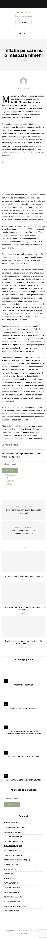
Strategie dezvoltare (13, 906)
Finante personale (12, 855)
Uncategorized (10, 911)
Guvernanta (9, 864)
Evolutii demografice (13, 837)
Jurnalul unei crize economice (23, 708)
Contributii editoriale (13, 827)
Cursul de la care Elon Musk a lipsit (23, 757)
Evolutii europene (12, 841)
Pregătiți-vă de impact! (23, 685)
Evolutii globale (11, 846)
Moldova (7, 878)
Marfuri (7, 874)
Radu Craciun (23, 89)
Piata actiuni (9, 883)
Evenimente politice (12, 832)
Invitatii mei (8, 869)
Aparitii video (9, 823)
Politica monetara (12, 901)
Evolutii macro (10, 851)
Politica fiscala (11, 897)
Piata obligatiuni (11, 888)
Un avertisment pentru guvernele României (24, 576)
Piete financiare (11, 892)
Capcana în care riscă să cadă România (23, 780)
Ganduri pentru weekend (15, 860)
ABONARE (23, 22)
